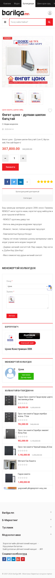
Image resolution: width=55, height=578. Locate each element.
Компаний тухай (27, 343)
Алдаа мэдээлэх (11, 124)
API (41, 549)
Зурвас (10, 291)
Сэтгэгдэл (27, 198)
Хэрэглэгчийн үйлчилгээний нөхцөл (20, 543)
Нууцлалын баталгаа (12, 546)
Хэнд (9, 281)
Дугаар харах (26, 376)
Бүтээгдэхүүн (28, 3)
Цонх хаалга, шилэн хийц (12, 110)
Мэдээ (17, 3)
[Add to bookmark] (50, 111)
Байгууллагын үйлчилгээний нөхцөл (20, 549)
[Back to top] (47, 561)
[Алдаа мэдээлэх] (49, 288)
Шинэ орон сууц (44, 3)
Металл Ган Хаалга (27, 461)
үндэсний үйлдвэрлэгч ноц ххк (32, 488)
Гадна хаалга (24, 474)
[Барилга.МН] (15, 13)
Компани (7, 3)
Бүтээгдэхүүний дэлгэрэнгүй (27, 192)
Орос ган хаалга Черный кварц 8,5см (35, 447)
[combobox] (27, 286)
